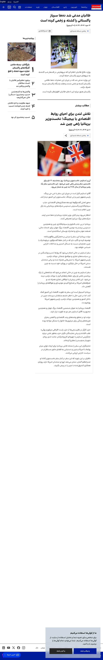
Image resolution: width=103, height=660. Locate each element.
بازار (37, 647)
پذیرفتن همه (85, 651)
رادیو (65, 7)
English (3, 2)
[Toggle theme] (4, 7)
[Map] (19, 7)
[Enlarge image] (64, 158)
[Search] (14, 7)
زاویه (37, 7)
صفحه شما (28, 7)
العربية (16, 2)
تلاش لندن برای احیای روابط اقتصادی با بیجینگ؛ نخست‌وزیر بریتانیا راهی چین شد (67, 119)
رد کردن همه (61, 651)
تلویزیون (74, 7)
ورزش (43, 647)
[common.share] (65, 135)
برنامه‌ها (84, 7)
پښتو (9, 2)
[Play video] (9, 7)
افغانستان (55, 7)
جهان (45, 7)
